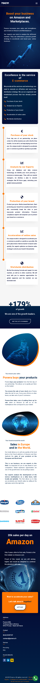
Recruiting (6, 647)
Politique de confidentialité (18, 679)
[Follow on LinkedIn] (8, 660)
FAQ (4, 650)
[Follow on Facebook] (4, 660)
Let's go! (20, 607)
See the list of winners (20, 321)
